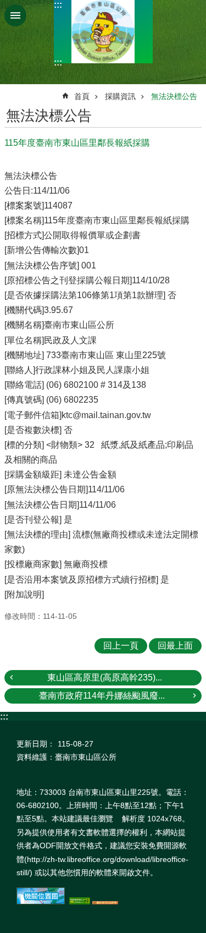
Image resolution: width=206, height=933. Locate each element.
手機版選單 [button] (15, 15)
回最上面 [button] (175, 645)
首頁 (82, 96)
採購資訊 (120, 96)
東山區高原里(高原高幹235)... (104, 677)
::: (58, 4)
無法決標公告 (174, 96)
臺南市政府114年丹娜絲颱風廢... (102, 695)
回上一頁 (120, 645)
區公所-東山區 (103, 31)
